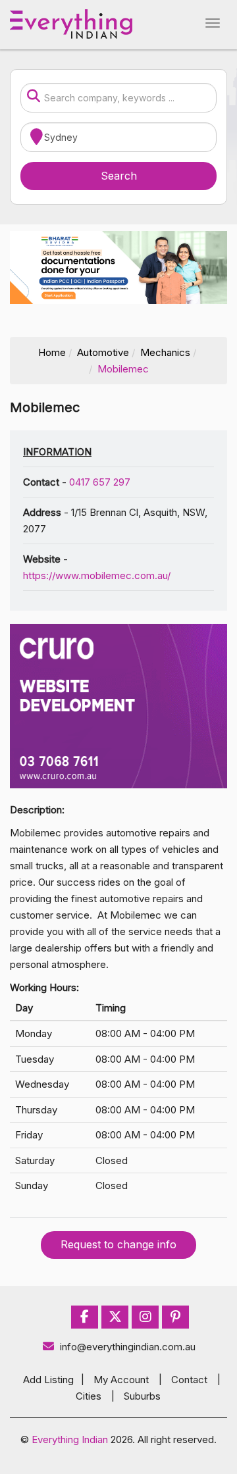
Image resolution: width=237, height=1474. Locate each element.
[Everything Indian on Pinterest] (175, 1317)
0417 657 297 (99, 482)
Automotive (103, 352)
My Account (121, 1379)
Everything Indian (70, 1439)
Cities (88, 1396)
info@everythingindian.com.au (128, 1346)
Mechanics (165, 352)
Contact (189, 1379)
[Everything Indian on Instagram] (145, 1317)
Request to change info (118, 1244)
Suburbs (142, 1396)
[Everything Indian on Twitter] (115, 1317)
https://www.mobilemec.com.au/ (97, 575)
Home (52, 352)
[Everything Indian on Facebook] (84, 1317)
